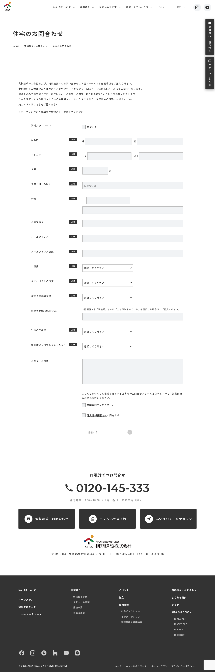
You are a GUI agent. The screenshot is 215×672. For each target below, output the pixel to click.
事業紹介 (85, 7)
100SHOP (179, 634)
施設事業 (78, 607)
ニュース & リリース (30, 614)
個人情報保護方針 (97, 415)
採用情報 (124, 604)
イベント (163, 7)
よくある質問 (179, 597)
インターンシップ (130, 616)
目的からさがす (108, 7)
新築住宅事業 (80, 596)
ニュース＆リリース (136, 666)
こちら (37, 104)
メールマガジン (159, 666)
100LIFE (178, 629)
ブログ (175, 604)
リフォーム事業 (81, 602)
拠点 (121, 597)
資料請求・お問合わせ (36, 46)
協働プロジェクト (28, 607)
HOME (16, 46)
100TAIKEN (180, 618)
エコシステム (26, 599)
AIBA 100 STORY (181, 612)
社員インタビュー (130, 611)
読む (179, 7)
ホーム (118, 666)
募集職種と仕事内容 (131, 622)
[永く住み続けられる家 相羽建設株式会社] (107, 541)
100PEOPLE (180, 624)
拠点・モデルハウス (137, 7)
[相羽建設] (20, 6)
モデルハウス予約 (210, 75)
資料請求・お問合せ (210, 39)
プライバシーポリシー (183, 666)
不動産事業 (79, 613)
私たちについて (62, 7)
